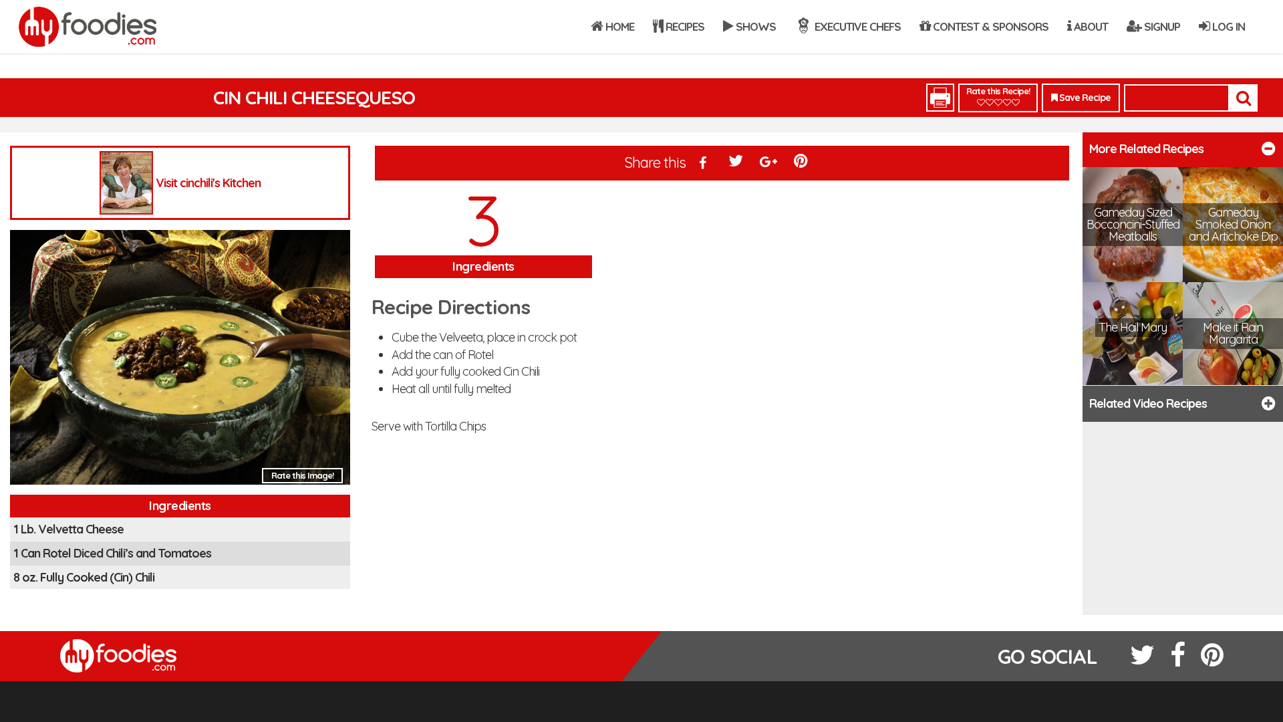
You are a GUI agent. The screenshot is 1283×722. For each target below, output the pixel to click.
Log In (1227, 26)
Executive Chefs (856, 26)
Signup (1160, 26)
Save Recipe (1084, 98)
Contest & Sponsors (989, 26)
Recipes (683, 26)
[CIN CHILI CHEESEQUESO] (180, 361)
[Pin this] (802, 164)
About (1089, 26)
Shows (754, 26)
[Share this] (703, 164)
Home (618, 26)
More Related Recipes (1146, 148)
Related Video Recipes (1148, 403)
